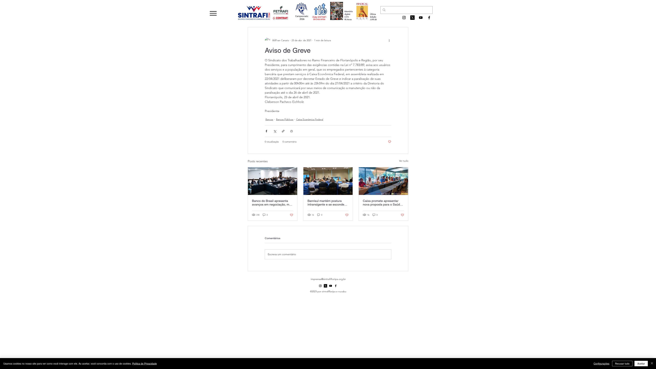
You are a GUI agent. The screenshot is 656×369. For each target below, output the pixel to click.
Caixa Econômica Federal (309, 119)
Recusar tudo (622, 363)
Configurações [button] (601, 363)
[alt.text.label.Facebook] (429, 17)
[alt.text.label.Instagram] (404, 17)
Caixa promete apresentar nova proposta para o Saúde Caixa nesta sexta (382, 202)
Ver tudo (403, 160)
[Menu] (213, 13)
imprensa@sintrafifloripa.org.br (328, 279)
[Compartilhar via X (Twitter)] (274, 131)
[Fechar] (652, 363)
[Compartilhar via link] (283, 131)
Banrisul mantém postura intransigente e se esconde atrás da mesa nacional (326, 202)
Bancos (269, 119)
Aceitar (641, 363)
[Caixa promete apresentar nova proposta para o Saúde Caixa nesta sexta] (383, 181)
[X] (412, 17)
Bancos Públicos (284, 119)
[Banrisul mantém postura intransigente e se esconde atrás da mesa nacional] (328, 181)
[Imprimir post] (291, 131)
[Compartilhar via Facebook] (266, 131)
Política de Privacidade (144, 363)
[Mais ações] (389, 40)
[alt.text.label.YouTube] (421, 17)
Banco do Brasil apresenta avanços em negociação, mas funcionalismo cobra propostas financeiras (272, 202)
